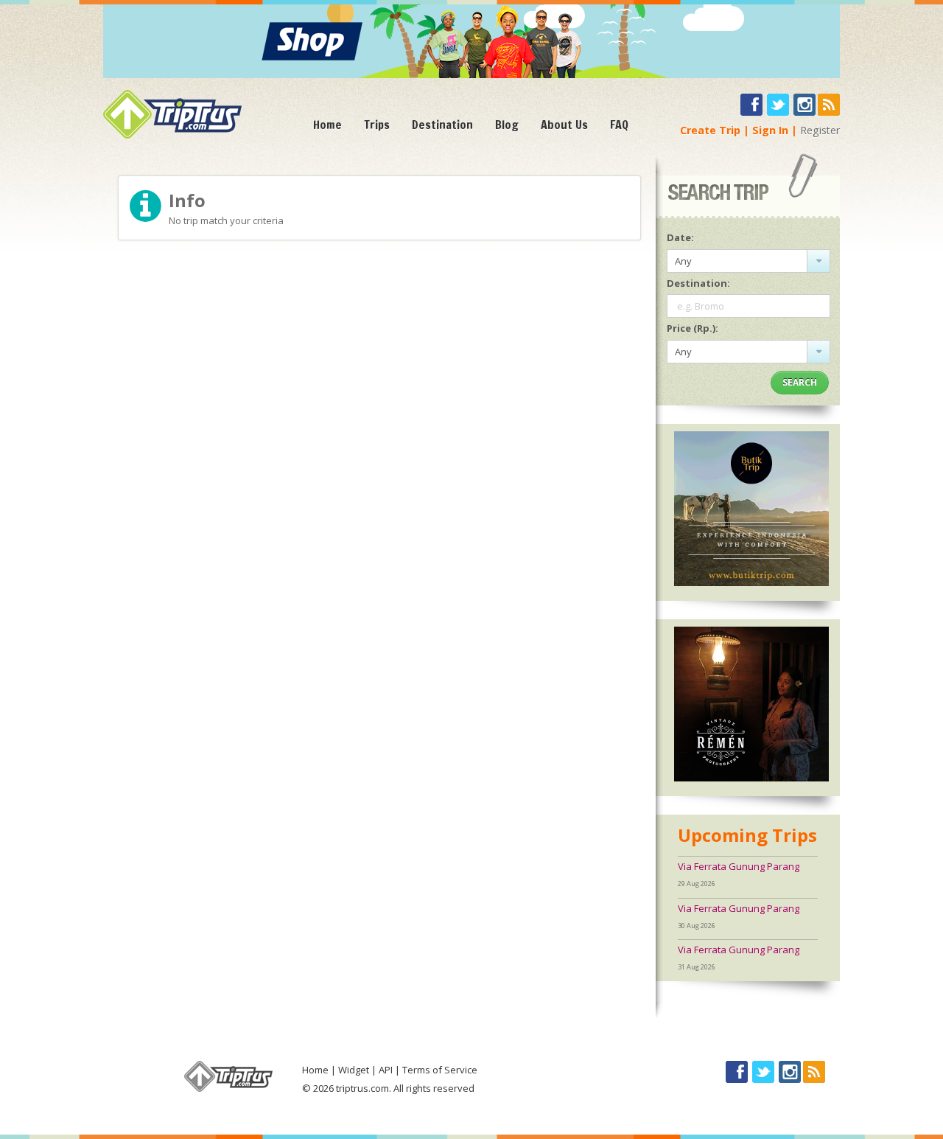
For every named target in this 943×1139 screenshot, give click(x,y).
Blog (507, 124)
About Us (564, 124)
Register (820, 130)
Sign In (770, 130)
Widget (353, 1069)
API (386, 1069)
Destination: (698, 283)
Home (327, 124)
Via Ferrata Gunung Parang (738, 866)
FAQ (619, 124)
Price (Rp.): (692, 328)
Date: (680, 237)
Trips (377, 124)
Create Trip (710, 130)
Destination (442, 124)
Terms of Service (439, 1069)
